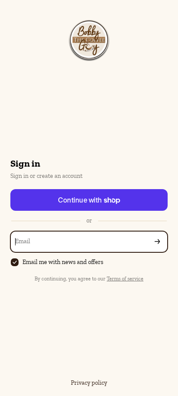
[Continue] (157, 241)
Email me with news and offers (62, 262)
